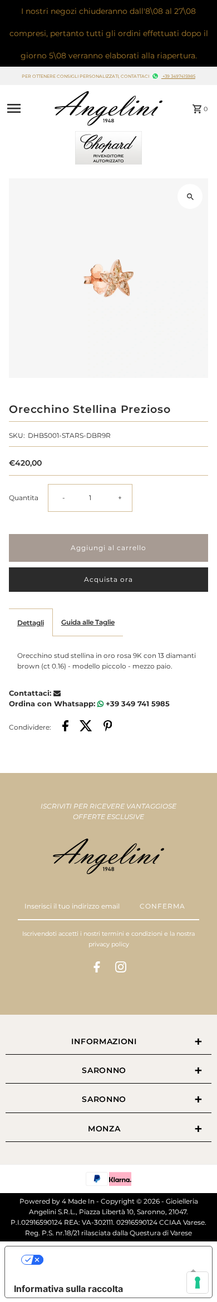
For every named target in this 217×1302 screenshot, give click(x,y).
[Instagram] (120, 968)
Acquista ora (108, 579)
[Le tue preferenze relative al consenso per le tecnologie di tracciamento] (197, 1282)
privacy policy (108, 944)
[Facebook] (96, 968)
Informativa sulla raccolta (68, 1288)
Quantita (23, 497)
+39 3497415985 (178, 76)
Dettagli (30, 622)
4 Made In (78, 1201)
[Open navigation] (26, 108)
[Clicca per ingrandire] (190, 196)
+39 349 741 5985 (136, 703)
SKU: (17, 435)
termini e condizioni (132, 933)
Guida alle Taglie (88, 622)
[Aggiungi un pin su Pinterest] (107, 727)
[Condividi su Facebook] (65, 727)
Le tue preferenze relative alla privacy (120, 1260)
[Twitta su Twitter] (86, 727)
